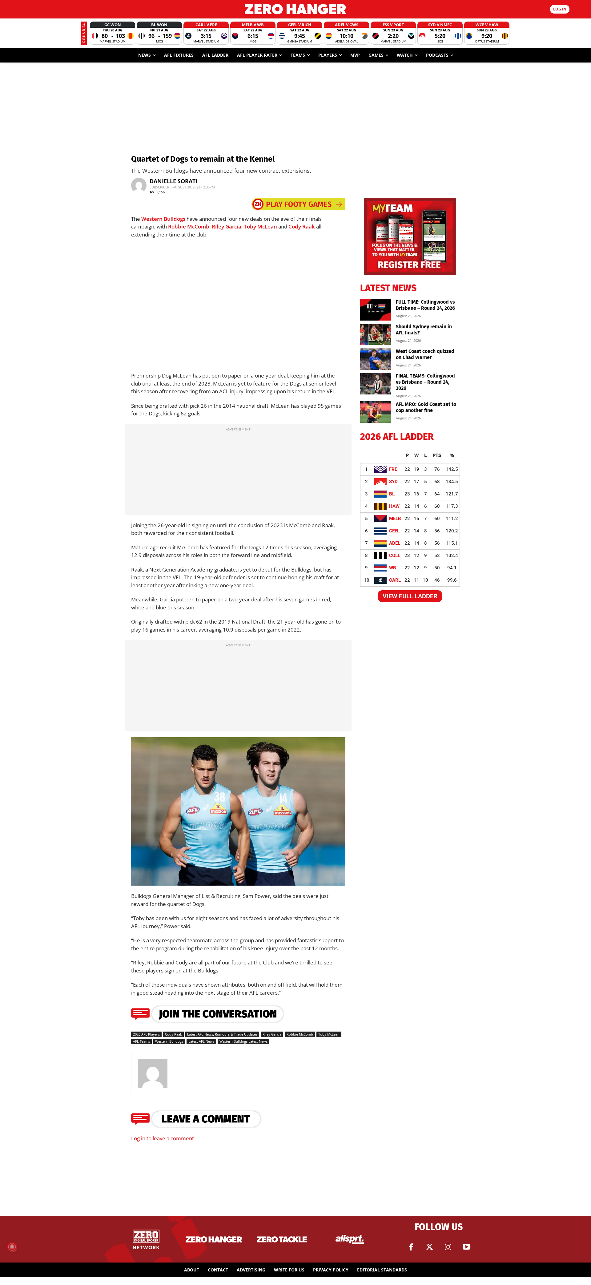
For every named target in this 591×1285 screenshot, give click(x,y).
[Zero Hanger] (295, 9)
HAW (394, 506)
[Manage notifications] (12, 1247)
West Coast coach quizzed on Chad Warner (425, 354)
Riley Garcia (226, 226)
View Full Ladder (410, 596)
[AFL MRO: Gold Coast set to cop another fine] (375, 412)
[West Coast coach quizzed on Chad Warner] (375, 359)
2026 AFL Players (146, 1034)
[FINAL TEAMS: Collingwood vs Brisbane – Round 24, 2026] (375, 383)
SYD (393, 481)
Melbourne (208, 878)
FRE (393, 469)
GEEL (394, 531)
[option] (112, 33)
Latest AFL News (201, 1041)
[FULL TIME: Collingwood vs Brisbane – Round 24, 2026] (375, 310)
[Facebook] (411, 1247)
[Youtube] (466, 1247)
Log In (559, 9)
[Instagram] (448, 1247)
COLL (394, 555)
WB (392, 568)
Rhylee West (232, 874)
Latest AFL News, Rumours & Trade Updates (222, 1034)
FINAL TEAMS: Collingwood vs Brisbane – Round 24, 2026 (425, 382)
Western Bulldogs (163, 218)
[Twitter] (429, 1247)
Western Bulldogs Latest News (243, 1041)
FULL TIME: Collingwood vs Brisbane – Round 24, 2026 (425, 305)
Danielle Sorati (173, 181)
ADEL (394, 543)
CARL (395, 580)
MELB (395, 518)
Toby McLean (260, 226)
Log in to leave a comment (162, 1138)
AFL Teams (141, 1041)
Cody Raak (301, 226)
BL (392, 494)
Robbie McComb (188, 226)
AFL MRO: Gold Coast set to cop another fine (426, 407)
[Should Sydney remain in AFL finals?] (375, 334)
